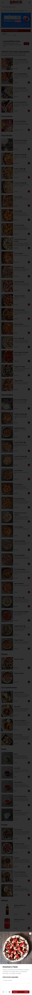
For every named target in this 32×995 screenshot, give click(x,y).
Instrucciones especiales (10, 977)
